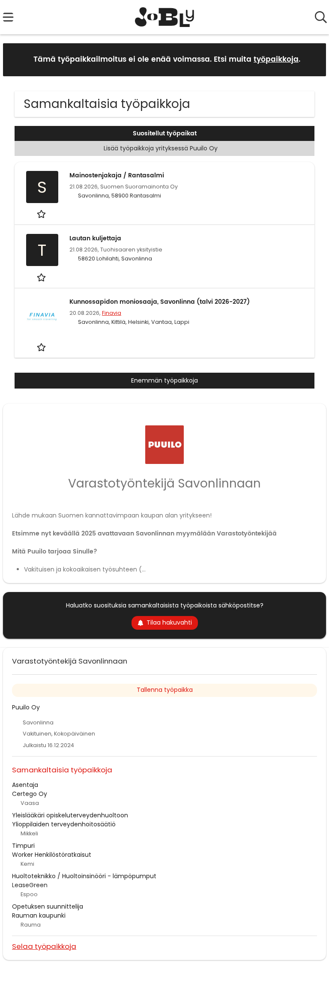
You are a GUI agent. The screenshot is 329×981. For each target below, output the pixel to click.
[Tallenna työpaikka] (42, 214)
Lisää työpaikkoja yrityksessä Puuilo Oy (161, 148)
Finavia (111, 313)
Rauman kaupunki (39, 915)
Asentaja (25, 785)
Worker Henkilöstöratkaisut (51, 854)
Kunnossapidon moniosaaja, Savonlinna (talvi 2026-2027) (159, 301)
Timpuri (23, 845)
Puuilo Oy (26, 707)
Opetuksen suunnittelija (47, 906)
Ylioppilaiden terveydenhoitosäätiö (64, 824)
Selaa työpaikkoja (44, 946)
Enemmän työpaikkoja (164, 380)
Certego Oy (29, 794)
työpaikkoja (276, 60)
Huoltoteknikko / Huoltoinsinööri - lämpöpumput (84, 876)
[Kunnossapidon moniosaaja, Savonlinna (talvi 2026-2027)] (42, 316)
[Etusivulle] (164, 17)
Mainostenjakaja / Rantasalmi (116, 175)
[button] (313, 59)
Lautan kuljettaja (95, 238)
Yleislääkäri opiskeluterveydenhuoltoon (70, 815)
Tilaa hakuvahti (169, 622)
